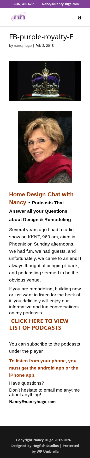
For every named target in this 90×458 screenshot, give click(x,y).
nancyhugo (23, 45)
